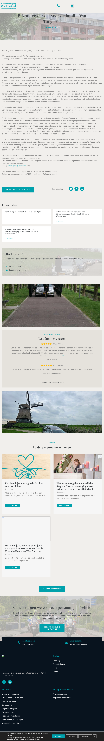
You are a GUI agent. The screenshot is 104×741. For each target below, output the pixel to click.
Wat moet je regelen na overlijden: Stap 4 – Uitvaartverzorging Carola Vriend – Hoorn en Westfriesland (72, 214)
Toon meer (59, 356)
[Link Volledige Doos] (26, 484)
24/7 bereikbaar (28, 641)
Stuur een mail (76, 641)
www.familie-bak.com (17, 166)
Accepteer (58, 736)
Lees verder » (9, 217)
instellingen (36, 739)
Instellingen (85, 736)
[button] (72, 6)
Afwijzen (72, 736)
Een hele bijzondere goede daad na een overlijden (23, 212)
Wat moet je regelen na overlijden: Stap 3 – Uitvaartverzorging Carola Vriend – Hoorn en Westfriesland (21, 231)
